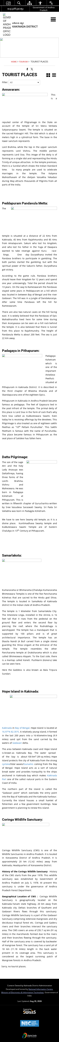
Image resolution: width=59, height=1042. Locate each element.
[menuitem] (8, 3)
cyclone (6, 764)
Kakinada (7, 727)
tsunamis (29, 764)
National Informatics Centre (40, 989)
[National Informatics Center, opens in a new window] (29, 1024)
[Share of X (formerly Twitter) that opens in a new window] (32, 69)
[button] (48, 75)
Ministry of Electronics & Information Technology (22, 992)
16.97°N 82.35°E (10, 731)
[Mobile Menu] (53, 19)
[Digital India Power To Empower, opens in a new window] (29, 1036)
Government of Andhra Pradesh (43, 9)
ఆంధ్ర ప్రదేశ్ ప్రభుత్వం (15, 8)
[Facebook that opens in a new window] (27, 69)
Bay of (18, 727)
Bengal (26, 727)
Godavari (17, 742)
